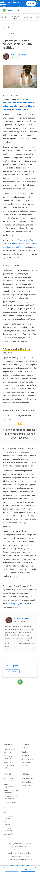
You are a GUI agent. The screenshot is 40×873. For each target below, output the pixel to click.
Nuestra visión (9, 749)
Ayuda (6, 813)
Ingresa (18, 10)
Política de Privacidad (8, 829)
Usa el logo (8, 762)
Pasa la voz (8, 752)
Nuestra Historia (28, 778)
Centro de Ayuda (10, 802)
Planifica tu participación (9, 757)
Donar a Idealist (28, 785)
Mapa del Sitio (9, 834)
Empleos (25, 752)
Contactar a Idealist (8, 817)
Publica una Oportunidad (9, 779)
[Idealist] (8, 10)
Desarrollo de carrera (27, 763)
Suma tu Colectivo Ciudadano (11, 791)
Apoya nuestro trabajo (9, 766)
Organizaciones (28, 759)
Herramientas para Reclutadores (11, 797)
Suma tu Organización (9, 785)
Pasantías (25, 755)
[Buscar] (35, 10)
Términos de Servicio (8, 823)
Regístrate (27, 10)
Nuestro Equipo (27, 782)
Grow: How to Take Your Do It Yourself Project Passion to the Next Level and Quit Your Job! (20, 243)
